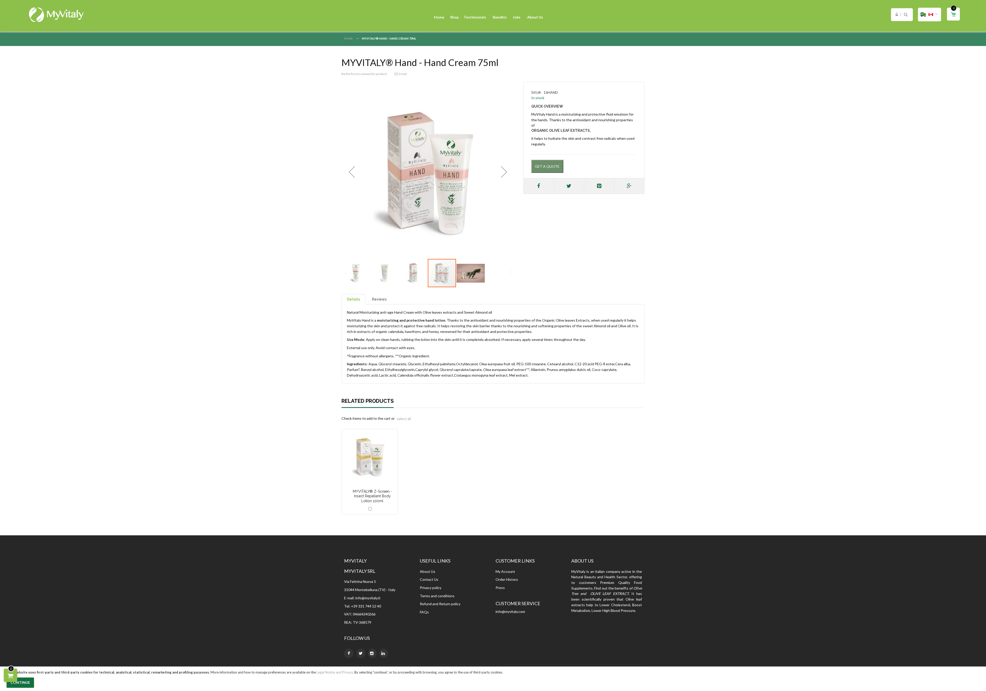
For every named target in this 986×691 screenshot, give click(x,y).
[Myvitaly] (56, 15)
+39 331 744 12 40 (366, 606)
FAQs (424, 612)
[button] (929, 14)
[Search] (905, 14)
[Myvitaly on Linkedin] (383, 653)
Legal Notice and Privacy (335, 672)
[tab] (353, 299)
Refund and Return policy (440, 604)
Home (348, 38)
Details (353, 299)
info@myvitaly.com (510, 611)
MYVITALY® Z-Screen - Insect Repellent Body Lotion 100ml (372, 496)
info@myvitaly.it (368, 598)
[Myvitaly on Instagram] (372, 653)
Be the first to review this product (364, 74)
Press (500, 587)
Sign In (897, 14)
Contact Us (429, 579)
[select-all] (404, 418)
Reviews (379, 299)
